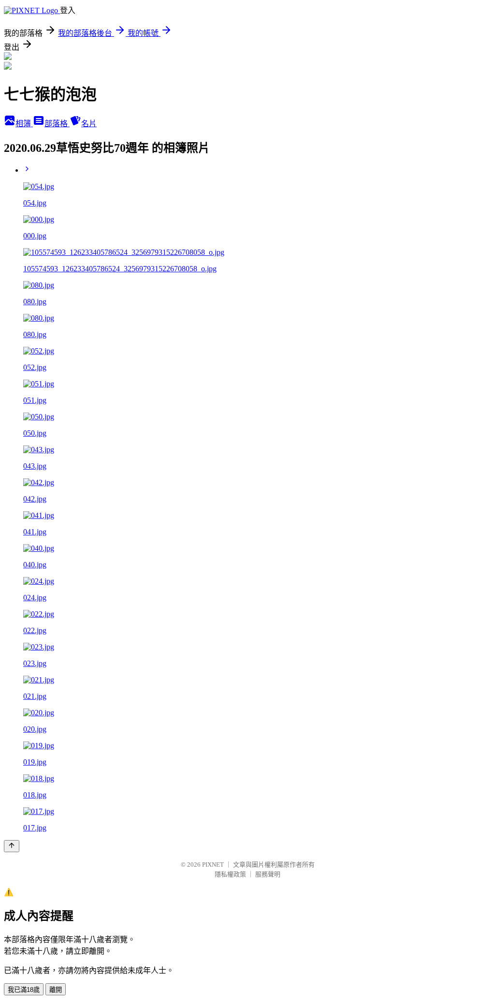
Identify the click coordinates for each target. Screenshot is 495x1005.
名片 (89, 123)
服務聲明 (267, 874)
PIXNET (213, 864)
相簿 (24, 123)
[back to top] (11, 846)
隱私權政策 (230, 874)
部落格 (57, 123)
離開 (55, 989)
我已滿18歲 (24, 989)
